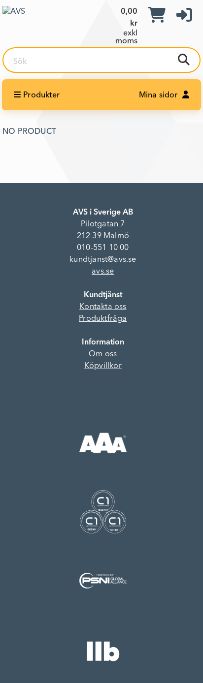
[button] (184, 16)
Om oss (103, 354)
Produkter (41, 95)
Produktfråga (103, 319)
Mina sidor (159, 95)
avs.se (103, 272)
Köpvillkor (103, 366)
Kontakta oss (102, 307)
